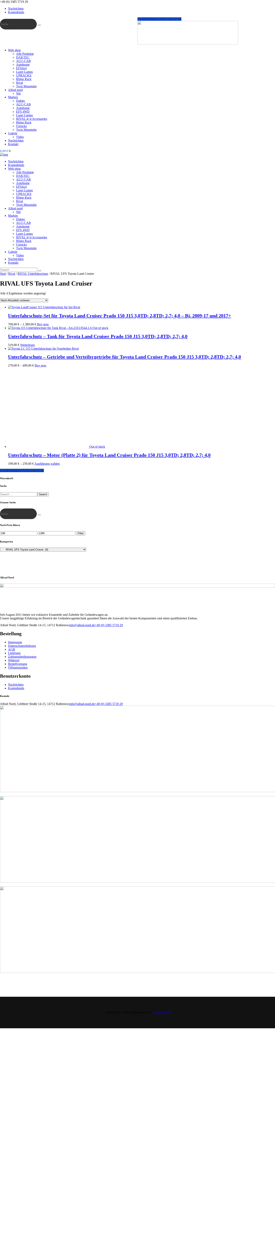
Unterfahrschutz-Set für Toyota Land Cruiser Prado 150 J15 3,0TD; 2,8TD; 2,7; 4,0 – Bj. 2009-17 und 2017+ (119, 315)
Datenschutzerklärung (22, 645)
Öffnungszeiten (18, 667)
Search (43, 494)
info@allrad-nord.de (82, 625)
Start (3, 273)
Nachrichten (16, 684)
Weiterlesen (27, 345)
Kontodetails (16, 688)
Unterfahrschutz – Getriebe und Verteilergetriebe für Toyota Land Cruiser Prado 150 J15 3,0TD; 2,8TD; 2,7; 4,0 (124, 356)
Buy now (43, 324)
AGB (11, 649)
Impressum (15, 642)
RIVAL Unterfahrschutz (33, 273)
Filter (81, 533)
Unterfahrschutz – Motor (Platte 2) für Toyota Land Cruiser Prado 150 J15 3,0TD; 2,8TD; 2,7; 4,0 (109, 455)
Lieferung (14, 653)
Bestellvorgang (17, 664)
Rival (11, 273)
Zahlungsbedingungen (22, 656)
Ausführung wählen (47, 463)
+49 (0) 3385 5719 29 (109, 625)
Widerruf (13, 660)
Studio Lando (161, 1012)
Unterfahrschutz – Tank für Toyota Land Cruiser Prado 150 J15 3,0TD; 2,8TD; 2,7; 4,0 (97, 336)
